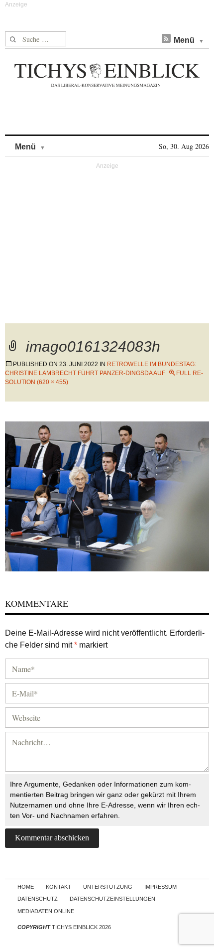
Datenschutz (37, 899)
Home (25, 887)
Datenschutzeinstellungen (112, 899)
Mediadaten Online (45, 911)
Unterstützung (107, 887)
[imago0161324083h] (107, 495)
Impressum (160, 887)
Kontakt (58, 887)
